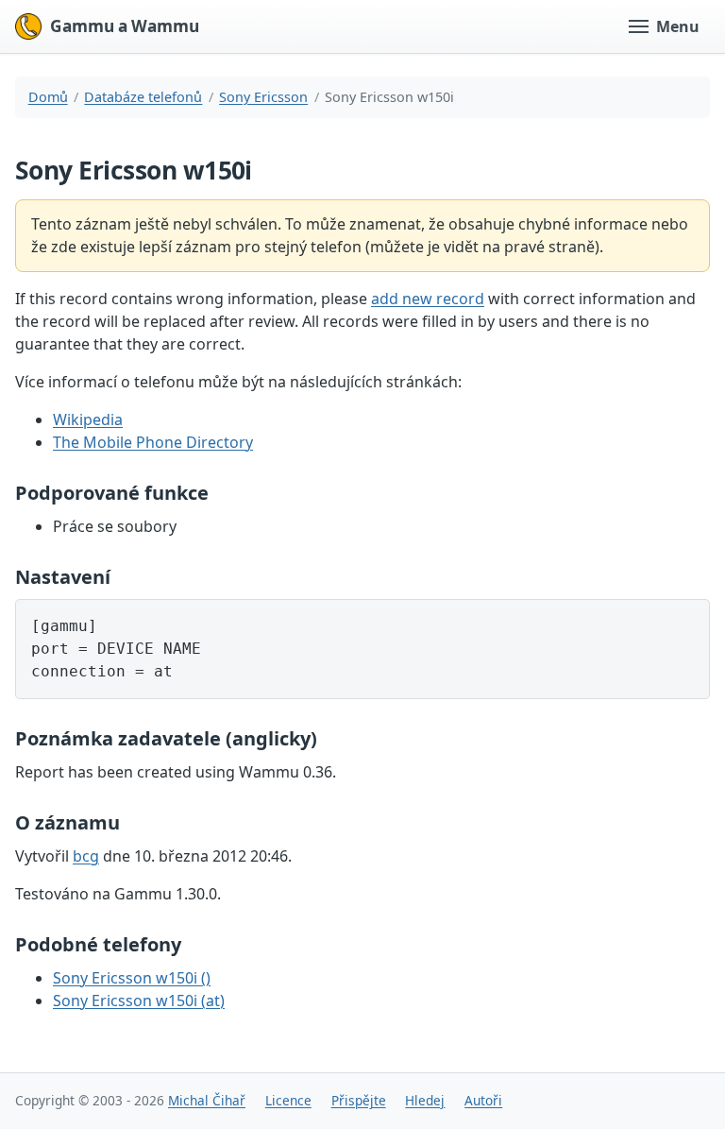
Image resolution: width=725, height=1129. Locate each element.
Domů (48, 97)
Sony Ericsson (263, 97)
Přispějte (358, 1100)
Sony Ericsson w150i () (132, 977)
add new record (427, 298)
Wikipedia (88, 419)
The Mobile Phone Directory (153, 442)
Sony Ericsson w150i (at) (139, 1000)
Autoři (483, 1100)
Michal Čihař (206, 1100)
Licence (288, 1100)
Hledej (425, 1100)
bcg (86, 856)
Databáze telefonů (143, 97)
